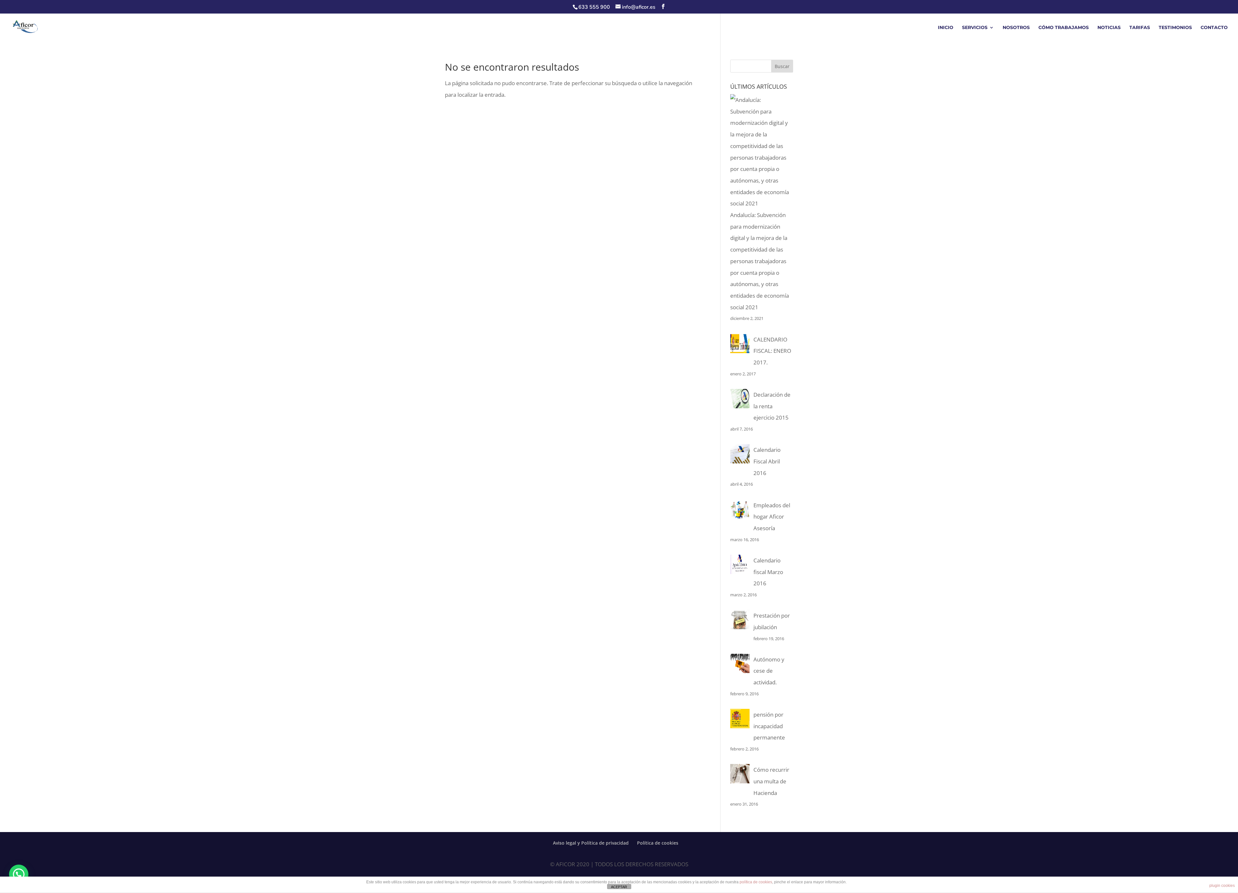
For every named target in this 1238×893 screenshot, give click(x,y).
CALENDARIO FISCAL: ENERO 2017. (772, 351)
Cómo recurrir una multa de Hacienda (771, 781)
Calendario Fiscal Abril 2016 (767, 461)
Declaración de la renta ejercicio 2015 (772, 406)
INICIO (945, 27)
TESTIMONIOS (1175, 27)
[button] (18, 874)
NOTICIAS (1109, 27)
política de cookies (756, 882)
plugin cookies (1222, 885)
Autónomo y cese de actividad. (768, 671)
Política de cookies (657, 843)
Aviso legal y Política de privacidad (591, 843)
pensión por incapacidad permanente (769, 726)
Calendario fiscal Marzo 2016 (768, 572)
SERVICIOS (974, 27)
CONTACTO (1214, 27)
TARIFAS (1139, 27)
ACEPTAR (619, 887)
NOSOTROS (1016, 27)
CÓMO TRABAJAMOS (1063, 27)
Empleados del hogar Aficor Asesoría (771, 516)
